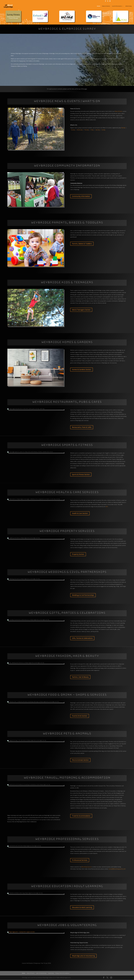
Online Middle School (87, 898)
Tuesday (73, 130)
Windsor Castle (95, 797)
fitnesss (93, 459)
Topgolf (107, 453)
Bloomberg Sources (86, 867)
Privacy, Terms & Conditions (62, 973)
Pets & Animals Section (80, 760)
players (78, 465)
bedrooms (119, 354)
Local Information (117, 6)
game (101, 453)
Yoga (106, 457)
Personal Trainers (74, 459)
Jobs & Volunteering (41, 973)
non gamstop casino (87, 416)
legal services (83, 851)
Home (98, 6)
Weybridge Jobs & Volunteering (83, 956)
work (110, 539)
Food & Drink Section (79, 716)
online (86, 178)
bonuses (98, 937)
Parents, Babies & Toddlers (82, 244)
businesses (87, 847)
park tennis (112, 457)
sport (87, 463)
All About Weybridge (42, 977)
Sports (114, 455)
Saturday (97, 130)
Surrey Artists (77, 753)
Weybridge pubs (80, 420)
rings (114, 586)
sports (99, 463)
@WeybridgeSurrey (65, 977)
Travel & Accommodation (81, 816)
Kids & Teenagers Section (81, 310)
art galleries (79, 358)
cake (73, 588)
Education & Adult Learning (82, 907)
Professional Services (79, 860)
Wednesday (80, 130)
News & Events (106, 6)
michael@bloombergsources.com (117, 869)
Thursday (86, 130)
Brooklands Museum (112, 461)
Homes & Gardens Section (81, 369)
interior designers (83, 352)
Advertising (128, 6)
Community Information (81, 196)
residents (98, 178)
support (120, 176)
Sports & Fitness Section (81, 474)
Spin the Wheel (97, 303)
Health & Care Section (80, 513)
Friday (92, 130)
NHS (107, 506)
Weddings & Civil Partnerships (83, 595)
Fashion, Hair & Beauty (80, 677)
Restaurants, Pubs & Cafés (81, 427)
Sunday (103, 130)
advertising (116, 937)
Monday (123, 127)
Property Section (78, 554)
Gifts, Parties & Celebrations (82, 638)
